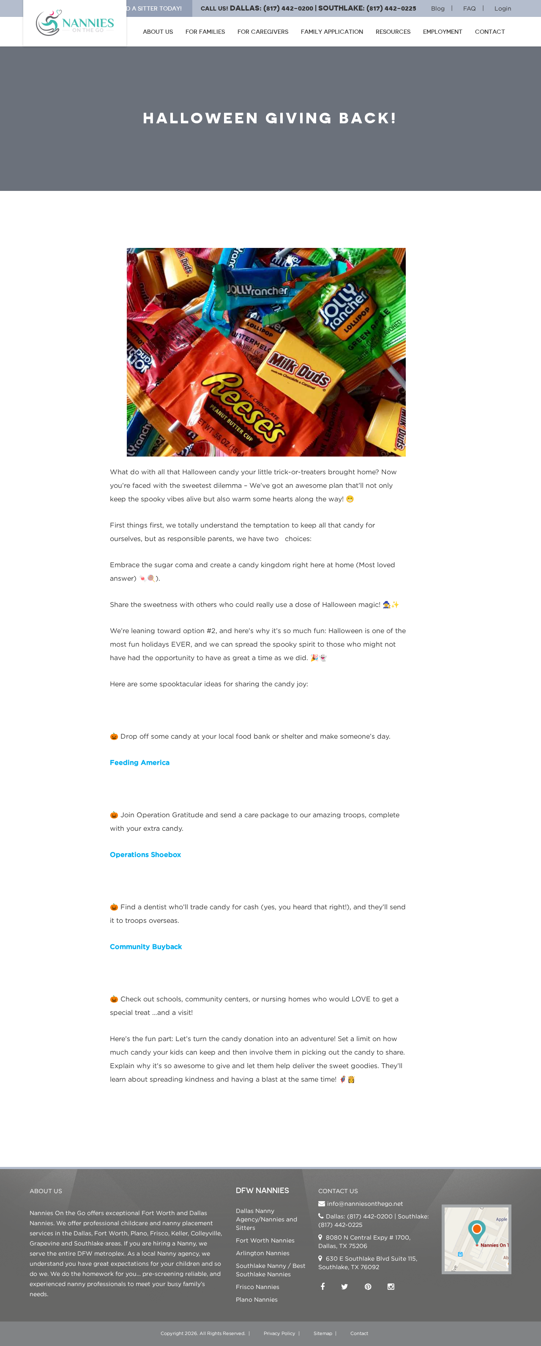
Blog (438, 8)
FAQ (469, 8)
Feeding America (139, 762)
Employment (442, 32)
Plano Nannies (257, 1299)
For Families (205, 32)
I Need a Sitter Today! (147, 8)
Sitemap (323, 1333)
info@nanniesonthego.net (365, 1203)
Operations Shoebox (145, 854)
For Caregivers (263, 32)
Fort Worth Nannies (265, 1240)
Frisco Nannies (257, 1286)
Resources (393, 32)
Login (503, 8)
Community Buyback (146, 946)
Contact (490, 32)
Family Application (332, 32)
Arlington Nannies (263, 1253)
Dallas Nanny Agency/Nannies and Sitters (266, 1219)
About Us (158, 32)
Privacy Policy (279, 1333)
